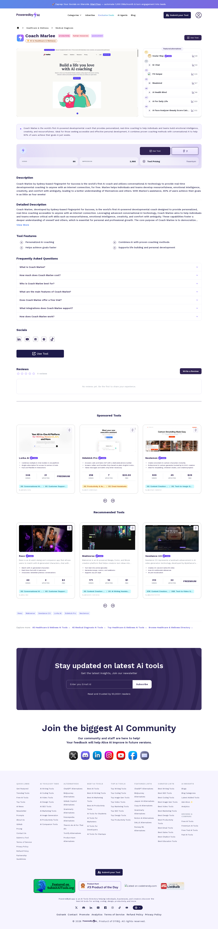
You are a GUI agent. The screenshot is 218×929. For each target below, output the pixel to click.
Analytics (186, 806)
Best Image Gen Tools (168, 802)
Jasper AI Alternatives (144, 801)
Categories (73, 15)
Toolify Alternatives (72, 833)
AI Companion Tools (49, 824)
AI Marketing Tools (48, 811)
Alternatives (71, 784)
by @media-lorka (25, 490)
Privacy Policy (22, 847)
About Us (20, 820)
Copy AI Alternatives (143, 806)
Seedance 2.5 (44, 613)
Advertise (90, 15)
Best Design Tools (166, 815)
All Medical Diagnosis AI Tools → (89, 627)
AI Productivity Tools (49, 820)
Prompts (20, 815)
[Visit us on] (145, 755)
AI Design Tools (47, 802)
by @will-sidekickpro (89, 490)
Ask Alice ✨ (187, 802)
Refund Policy (22, 851)
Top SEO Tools (117, 811)
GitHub (19, 824)
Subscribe (142, 684)
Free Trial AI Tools (190, 830)
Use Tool (195, 38)
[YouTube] (127, 907)
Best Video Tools (165, 806)
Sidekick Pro (70, 613)
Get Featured (22, 789)
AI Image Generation (49, 815)
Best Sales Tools (165, 832)
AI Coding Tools (47, 793)
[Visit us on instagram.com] (109, 755)
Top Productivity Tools (121, 820)
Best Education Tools (167, 841)
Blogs (184, 789)
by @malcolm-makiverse (90, 595)
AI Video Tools (46, 798)
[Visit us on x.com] (73, 755)
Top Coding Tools (118, 793)
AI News (20, 806)
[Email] (98, 907)
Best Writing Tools (166, 789)
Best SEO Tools (165, 793)
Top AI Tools (118, 784)
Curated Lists (166, 784)
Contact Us (21, 833)
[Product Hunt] (100, 886)
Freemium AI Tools (190, 826)
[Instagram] (112, 907)
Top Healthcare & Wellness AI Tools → (127, 627)
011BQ (116, 921)
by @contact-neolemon (153, 490)
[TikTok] (119, 907)
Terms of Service (24, 842)
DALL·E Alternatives (143, 823)
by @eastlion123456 (152, 595)
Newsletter (21, 811)
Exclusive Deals (106, 15)
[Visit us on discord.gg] (85, 755)
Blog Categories (189, 793)
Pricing (19, 829)
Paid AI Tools (187, 835)
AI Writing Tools (47, 789)
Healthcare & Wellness (37, 28)
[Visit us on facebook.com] (133, 755)
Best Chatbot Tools (166, 837)
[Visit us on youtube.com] (121, 755)
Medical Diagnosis (64, 28)
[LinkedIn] (91, 907)
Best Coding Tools (166, 798)
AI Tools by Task (49, 784)
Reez (20, 613)
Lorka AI (57, 613)
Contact (72, 914)
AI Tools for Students (96, 814)
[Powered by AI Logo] (28, 15)
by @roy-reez (23, 595)
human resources (80, 36)
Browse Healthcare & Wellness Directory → (171, 627)
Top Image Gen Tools (120, 798)
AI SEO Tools (45, 806)
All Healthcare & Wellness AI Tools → (51, 627)
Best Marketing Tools (167, 811)
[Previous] (105, 500)
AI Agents (122, 15)
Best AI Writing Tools (96, 793)
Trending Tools (22, 793)
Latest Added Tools (190, 798)
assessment (97, 36)
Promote (84, 914)
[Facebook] (105, 907)
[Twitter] (76, 907)
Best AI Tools (93, 789)
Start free (95, 4)
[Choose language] (138, 907)
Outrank (61, 914)
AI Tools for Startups (96, 834)
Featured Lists (143, 784)
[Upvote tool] (69, 430)
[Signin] (199, 15)
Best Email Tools (165, 828)
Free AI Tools (22, 798)
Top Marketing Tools (120, 806)
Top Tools (20, 802)
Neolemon (84, 613)
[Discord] (83, 907)
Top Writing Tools (118, 789)
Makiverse (30, 613)
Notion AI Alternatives (144, 818)
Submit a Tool (22, 838)
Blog (133, 15)
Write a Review (191, 371)
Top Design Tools (118, 815)
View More (22, 224)
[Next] (112, 500)
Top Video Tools (118, 802)
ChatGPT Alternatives (73, 789)
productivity (64, 36)
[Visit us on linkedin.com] (97, 755)
